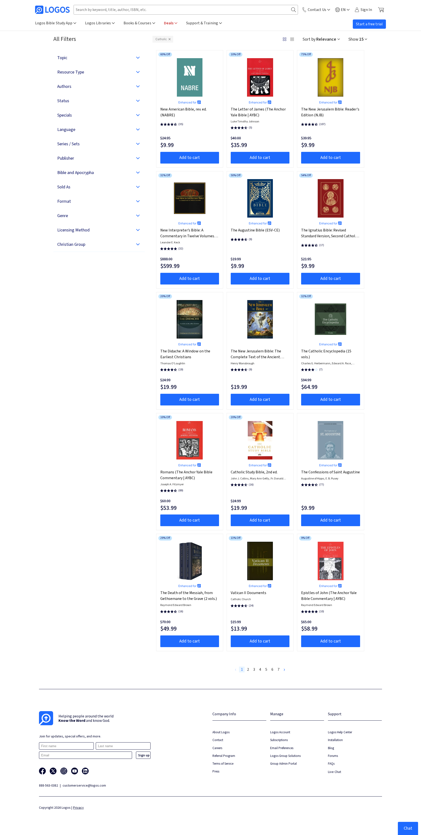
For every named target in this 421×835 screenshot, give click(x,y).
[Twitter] (53, 771)
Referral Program (223, 756)
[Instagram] (63, 771)
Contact (217, 740)
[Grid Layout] (284, 39)
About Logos (221, 732)
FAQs (331, 764)
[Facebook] (42, 771)
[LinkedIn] (85, 771)
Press (215, 771)
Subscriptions (279, 740)
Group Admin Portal (283, 764)
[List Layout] (292, 39)
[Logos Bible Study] (52, 10)
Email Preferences (281, 748)
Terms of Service (222, 764)
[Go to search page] (293, 9)
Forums (333, 756)
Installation (335, 740)
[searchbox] (186, 10)
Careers (217, 748)
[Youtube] (74, 771)
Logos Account (280, 732)
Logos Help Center (340, 732)
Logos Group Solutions (285, 756)
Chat (408, 828)
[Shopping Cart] (381, 9)
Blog (331, 748)
